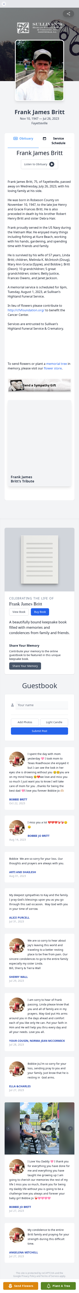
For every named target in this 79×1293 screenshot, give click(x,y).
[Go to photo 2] (39, 1152)
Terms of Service (50, 1276)
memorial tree (56, 364)
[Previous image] (8, 1128)
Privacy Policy (28, 1276)
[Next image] (70, 1128)
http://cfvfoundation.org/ (26, 310)
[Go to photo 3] (42, 1152)
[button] (39, 1128)
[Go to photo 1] (37, 1152)
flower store (53, 368)
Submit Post (39, 731)
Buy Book (40, 612)
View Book (18, 612)
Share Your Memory (25, 666)
